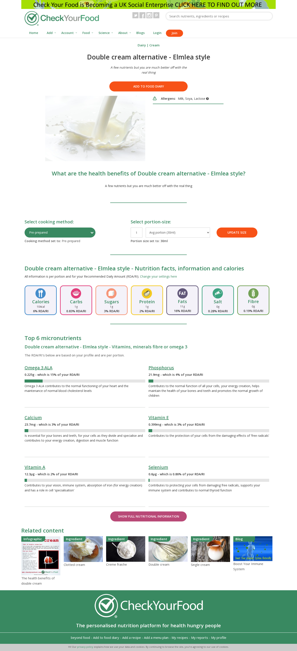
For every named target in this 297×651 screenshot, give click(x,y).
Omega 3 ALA (38, 368)
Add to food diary (148, 86)
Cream (154, 45)
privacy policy (85, 646)
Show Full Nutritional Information (148, 516)
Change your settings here (158, 276)
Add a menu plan (156, 637)
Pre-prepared (38, 232)
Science (104, 33)
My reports (199, 637)
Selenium (158, 467)
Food (86, 33)
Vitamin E (158, 417)
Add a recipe (131, 637)
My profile (218, 637)
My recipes (180, 637)
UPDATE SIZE (237, 232)
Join (174, 33)
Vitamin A (35, 467)
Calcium (33, 417)
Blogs (140, 33)
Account (67, 33)
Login (157, 33)
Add (50, 33)
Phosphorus (161, 368)
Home (33, 33)
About (123, 33)
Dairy (142, 45)
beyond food (80, 637)
